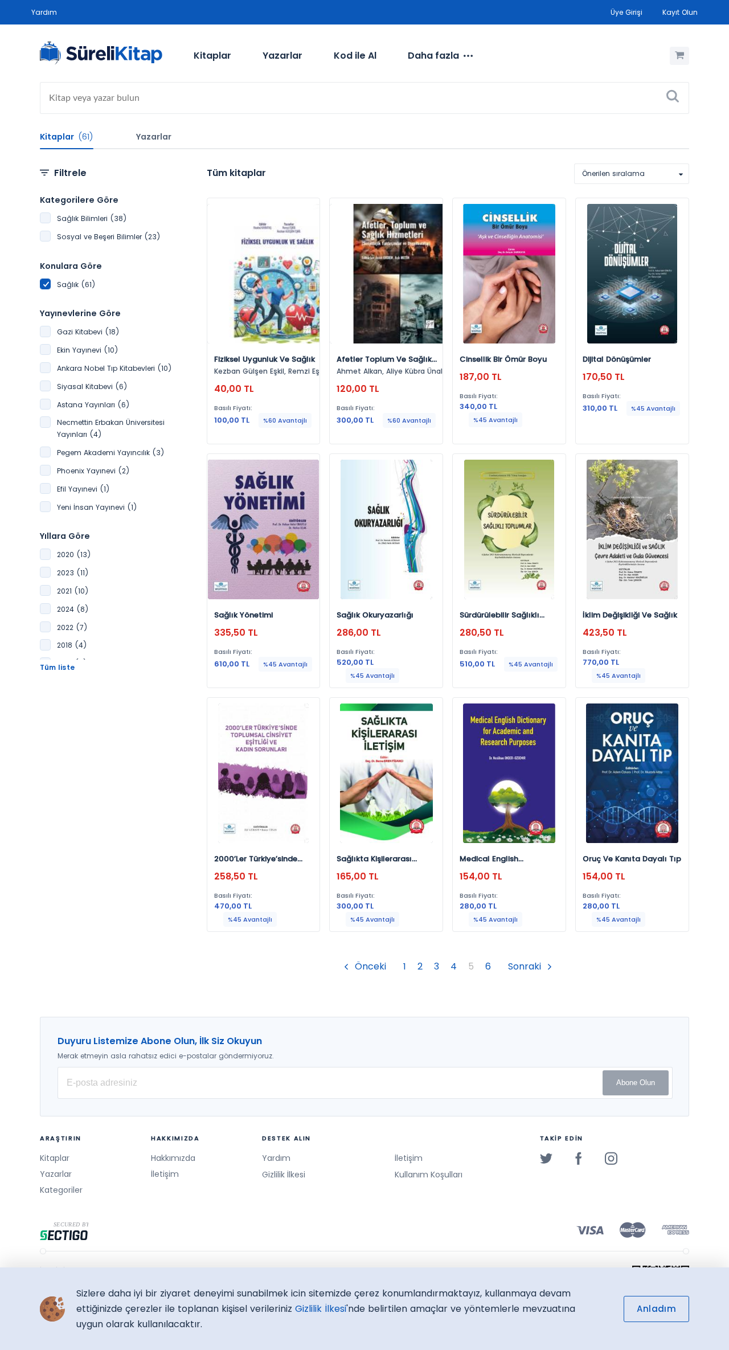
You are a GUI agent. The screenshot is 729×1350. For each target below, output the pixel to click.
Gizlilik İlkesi (283, 1174)
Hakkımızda (173, 1158)
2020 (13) (74, 554)
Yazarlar (282, 55)
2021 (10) (72, 591)
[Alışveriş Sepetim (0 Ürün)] (679, 56)
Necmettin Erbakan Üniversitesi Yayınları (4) (111, 428)
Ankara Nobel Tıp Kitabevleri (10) (114, 368)
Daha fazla (433, 55)
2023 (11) (72, 573)
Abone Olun (635, 1082)
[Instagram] (611, 1158)
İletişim (165, 1174)
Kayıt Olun (680, 12)
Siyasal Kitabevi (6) (92, 386)
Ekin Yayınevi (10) (87, 350)
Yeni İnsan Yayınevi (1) (97, 507)
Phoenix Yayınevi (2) (93, 471)
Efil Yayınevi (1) (83, 489)
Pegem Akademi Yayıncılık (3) (110, 452)
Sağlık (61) (76, 284)
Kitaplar (212, 55)
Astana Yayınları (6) (93, 405)
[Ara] (673, 98)
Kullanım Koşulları (428, 1174)
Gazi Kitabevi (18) (88, 332)
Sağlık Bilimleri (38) (91, 218)
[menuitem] (212, 56)
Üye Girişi (626, 12)
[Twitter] (546, 1158)
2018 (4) (72, 645)
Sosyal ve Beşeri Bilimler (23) (108, 237)
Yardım (44, 12)
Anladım (656, 1309)
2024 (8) (72, 609)
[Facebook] (578, 1158)
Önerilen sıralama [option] (613, 173)
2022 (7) (72, 627)
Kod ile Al (355, 55)
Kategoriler (61, 1190)
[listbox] (631, 173)
